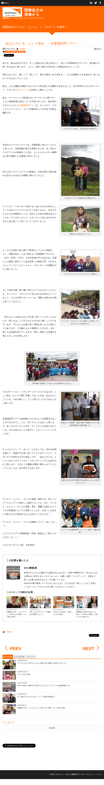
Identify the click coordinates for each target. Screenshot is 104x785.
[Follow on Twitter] (95, 3)
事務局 (14, 51)
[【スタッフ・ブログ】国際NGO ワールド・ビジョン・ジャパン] (23, 14)
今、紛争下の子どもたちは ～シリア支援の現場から (36, 697)
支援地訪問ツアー (27, 105)
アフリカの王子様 (23, 674)
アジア (25, 607)
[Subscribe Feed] (91, 3)
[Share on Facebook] (100, 3)
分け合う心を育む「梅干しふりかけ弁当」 (63, 613)
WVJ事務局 (22, 49)
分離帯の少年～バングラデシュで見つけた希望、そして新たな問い (16, 614)
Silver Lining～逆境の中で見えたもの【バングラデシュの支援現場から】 (43, 685)
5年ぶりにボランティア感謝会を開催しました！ (40, 613)
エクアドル (24, 90)
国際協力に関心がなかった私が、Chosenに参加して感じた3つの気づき (86, 614)
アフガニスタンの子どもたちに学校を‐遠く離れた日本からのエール (41, 663)
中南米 (8, 51)
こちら (16, 537)
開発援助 (22, 51)
